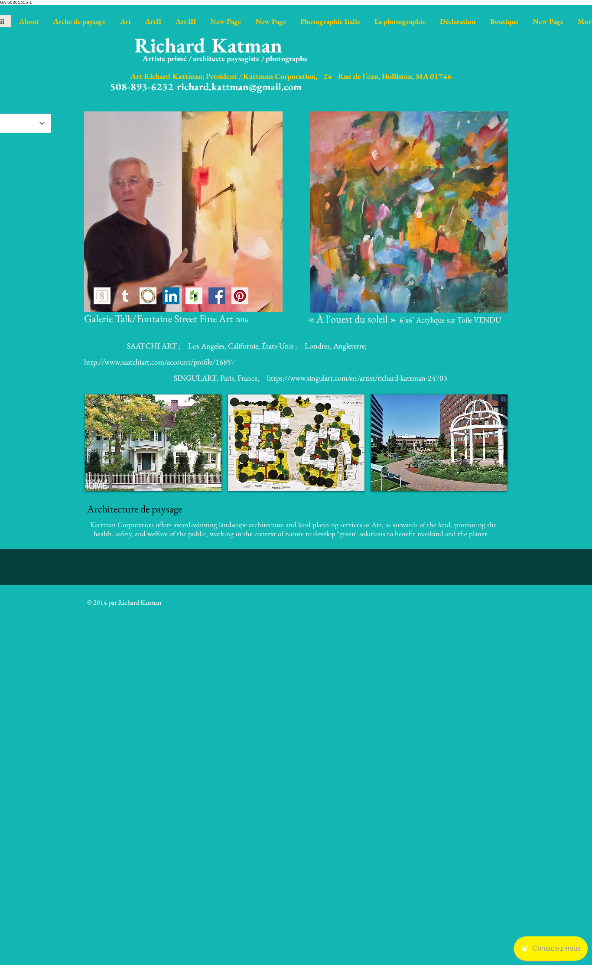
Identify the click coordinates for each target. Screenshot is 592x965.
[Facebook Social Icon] (216, 295)
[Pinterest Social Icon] (239, 295)
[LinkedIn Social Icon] (171, 295)
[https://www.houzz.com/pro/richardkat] (193, 295)
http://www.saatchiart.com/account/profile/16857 (159, 362)
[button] (153, 442)
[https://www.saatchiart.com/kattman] (148, 295)
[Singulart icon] (102, 295)
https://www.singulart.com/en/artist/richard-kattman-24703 (357, 378)
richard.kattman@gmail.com (239, 86)
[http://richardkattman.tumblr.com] (125, 295)
